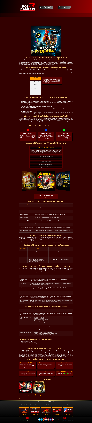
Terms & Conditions (24, 404)
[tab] (35, 78)
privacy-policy (60, 404)
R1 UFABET (35, 414)
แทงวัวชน (46, 414)
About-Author (48, 404)
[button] (20, 180)
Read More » (21, 398)
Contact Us (42, 404)
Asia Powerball (57, 414)
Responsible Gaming (34, 404)
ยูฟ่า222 (46, 197)
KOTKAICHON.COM (51, 401)
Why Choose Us (68, 404)
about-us (54, 404)
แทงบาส (68, 414)
